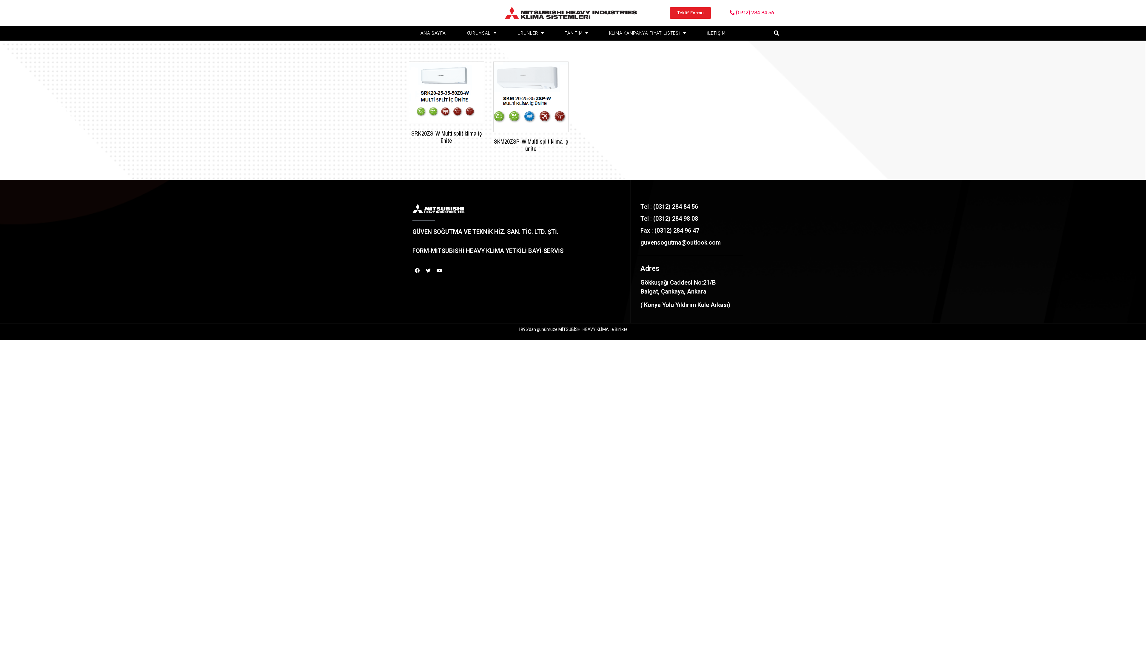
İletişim (716, 33)
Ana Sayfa (433, 33)
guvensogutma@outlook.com (680, 242)
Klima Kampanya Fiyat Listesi (644, 33)
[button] (690, 13)
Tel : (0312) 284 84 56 (669, 206)
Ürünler (527, 33)
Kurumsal (478, 33)
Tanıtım (573, 33)
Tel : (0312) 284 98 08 (669, 218)
